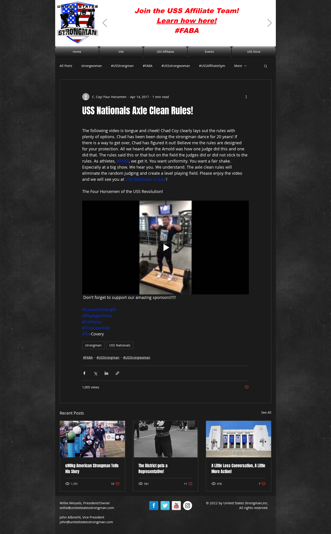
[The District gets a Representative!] (165, 439)
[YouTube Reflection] (176, 505)
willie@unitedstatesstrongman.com (87, 507)
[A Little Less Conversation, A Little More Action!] (238, 439)
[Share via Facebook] (84, 373)
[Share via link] (117, 373)
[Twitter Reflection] (165, 505)
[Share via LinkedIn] (106, 373)
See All (266, 412)
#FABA (147, 66)
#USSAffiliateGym (212, 66)
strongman (93, 345)
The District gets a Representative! (153, 468)
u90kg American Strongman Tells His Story (92, 468)
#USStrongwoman (136, 357)
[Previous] (105, 23)
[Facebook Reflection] (153, 505)
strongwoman (91, 66)
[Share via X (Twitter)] (95, 373)
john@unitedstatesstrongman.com (86, 522)
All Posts (66, 66)
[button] (121, 51)
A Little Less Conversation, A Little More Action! (238, 468)
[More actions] (246, 96)
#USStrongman (122, 66)
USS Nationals (119, 345)
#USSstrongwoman (175, 66)
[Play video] (165, 247)
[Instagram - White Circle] (187, 505)
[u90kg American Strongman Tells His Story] (92, 439)
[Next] (270, 23)
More (238, 66)
